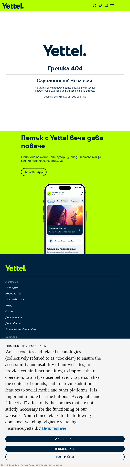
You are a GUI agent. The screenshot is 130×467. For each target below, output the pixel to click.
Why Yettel (11, 287)
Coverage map (55, 465)
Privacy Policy (27, 465)
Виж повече (54, 428)
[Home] (23, 6)
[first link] (16, 268)
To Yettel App (34, 172)
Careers (10, 311)
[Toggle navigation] (110, 5)
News (8, 305)
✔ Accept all (65, 439)
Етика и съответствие (20, 329)
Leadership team (15, 299)
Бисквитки (41, 465)
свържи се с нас (77, 96)
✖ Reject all (65, 448)
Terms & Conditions (10, 465)
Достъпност (13, 317)
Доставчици (13, 323)
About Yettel (13, 293)
